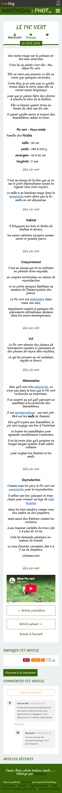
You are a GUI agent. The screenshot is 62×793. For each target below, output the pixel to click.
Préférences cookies (49, 788)
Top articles (8, 785)
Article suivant (29, 624)
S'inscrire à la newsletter (20, 672)
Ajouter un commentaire (31, 692)
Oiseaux (31, 37)
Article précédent (33, 610)
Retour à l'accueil (31, 634)
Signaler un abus (39, 785)
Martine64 (26, 782)
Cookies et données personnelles (18, 788)
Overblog (40, 774)
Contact (22, 785)
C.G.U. (54, 785)
